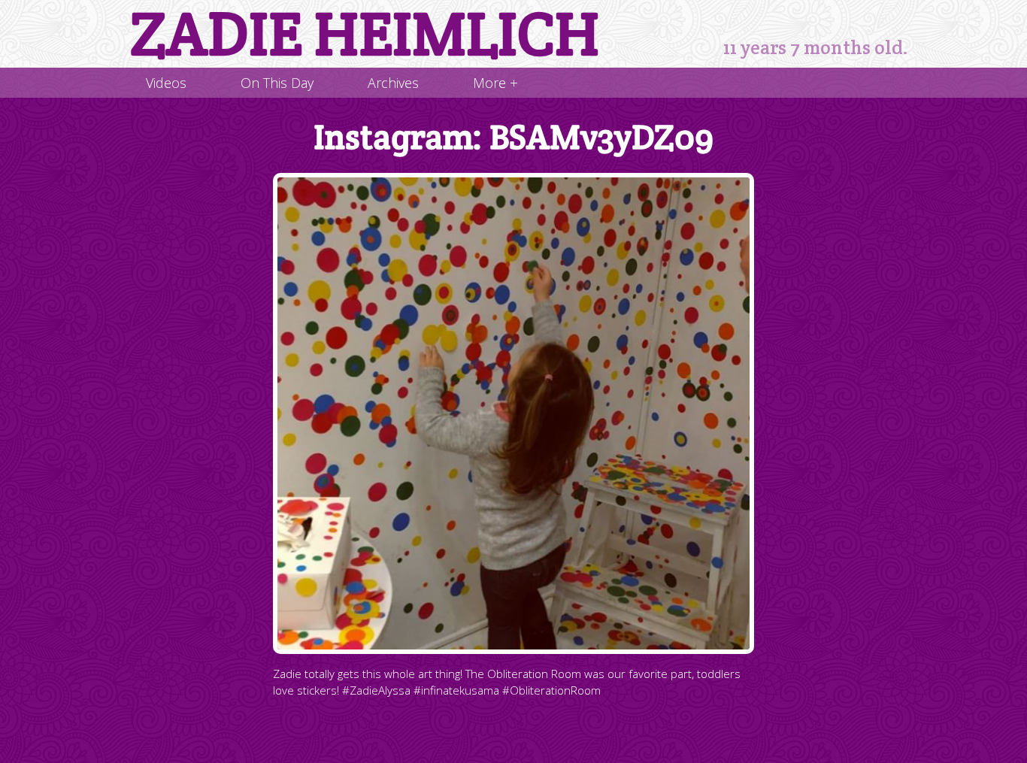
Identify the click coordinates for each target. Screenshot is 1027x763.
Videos (166, 83)
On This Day (277, 83)
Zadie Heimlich (364, 34)
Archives (393, 83)
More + (495, 83)
